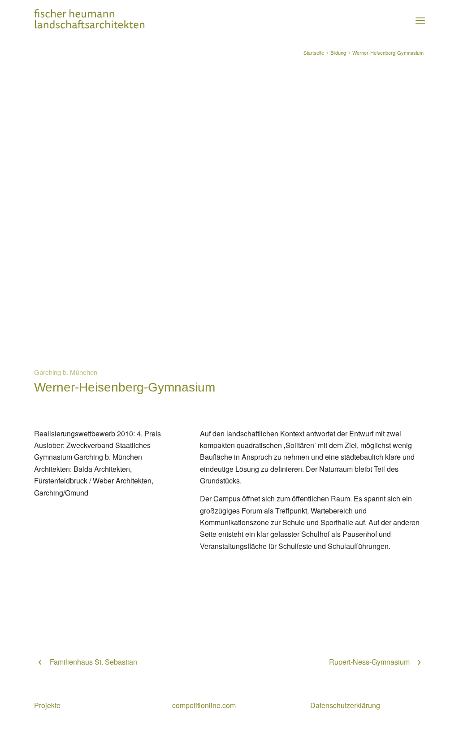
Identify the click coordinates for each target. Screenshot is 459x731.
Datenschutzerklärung (345, 705)
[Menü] (420, 20)
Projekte (47, 705)
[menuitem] (420, 20)
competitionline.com (204, 705)
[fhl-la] (89, 20)
